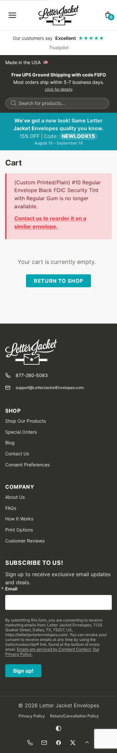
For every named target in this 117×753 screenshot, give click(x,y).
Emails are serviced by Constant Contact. (54, 649)
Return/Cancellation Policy (74, 715)
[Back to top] (87, 742)
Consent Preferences (27, 464)
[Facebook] (58, 742)
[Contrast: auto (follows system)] (58, 728)
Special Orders (21, 432)
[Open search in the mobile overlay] (57, 103)
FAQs (10, 508)
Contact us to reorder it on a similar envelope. (50, 222)
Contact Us (17, 453)
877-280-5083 (32, 375)
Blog (10, 442)
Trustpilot (59, 47)
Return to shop (58, 281)
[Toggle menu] (12, 15)
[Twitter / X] (73, 742)
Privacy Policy (32, 715)
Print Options (19, 529)
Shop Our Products (25, 421)
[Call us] (30, 742)
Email (11, 589)
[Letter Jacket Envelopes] (58, 15)
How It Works (19, 518)
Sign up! (23, 670)
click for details (58, 89)
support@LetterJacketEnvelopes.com (50, 387)
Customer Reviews (25, 540)
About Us (15, 497)
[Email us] (44, 742)
